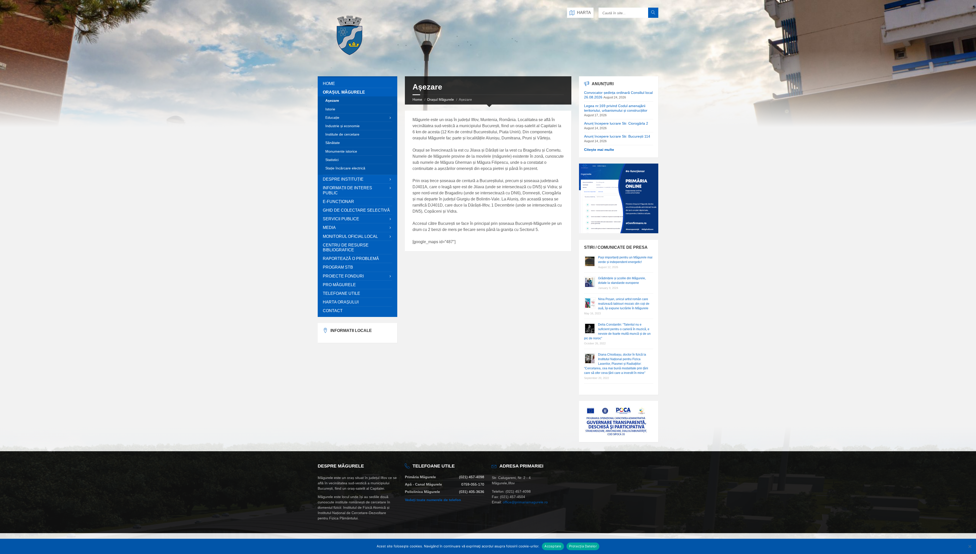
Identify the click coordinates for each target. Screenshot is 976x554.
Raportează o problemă (351, 258)
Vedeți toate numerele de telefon (433, 500)
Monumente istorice (341, 151)
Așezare (332, 100)
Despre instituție (343, 179)
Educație (332, 117)
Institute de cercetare (342, 134)
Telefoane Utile (341, 293)
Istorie (330, 109)
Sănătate (332, 143)
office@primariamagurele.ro (525, 502)
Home (417, 99)
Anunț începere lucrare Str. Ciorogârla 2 (616, 123)
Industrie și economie (342, 126)
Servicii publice (341, 219)
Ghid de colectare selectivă (356, 210)
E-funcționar (338, 201)
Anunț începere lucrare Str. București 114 (617, 136)
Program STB (338, 267)
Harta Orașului (341, 302)
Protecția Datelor (583, 546)
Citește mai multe (599, 150)
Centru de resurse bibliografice (346, 247)
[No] (969, 546)
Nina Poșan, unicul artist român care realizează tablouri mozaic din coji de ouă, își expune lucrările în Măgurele (623, 303)
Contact (333, 311)
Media (329, 227)
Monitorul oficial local (350, 236)
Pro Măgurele (339, 285)
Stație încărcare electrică (345, 168)
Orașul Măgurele (440, 99)
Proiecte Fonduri (343, 276)
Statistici (332, 160)
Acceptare (552, 546)
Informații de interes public (347, 190)
